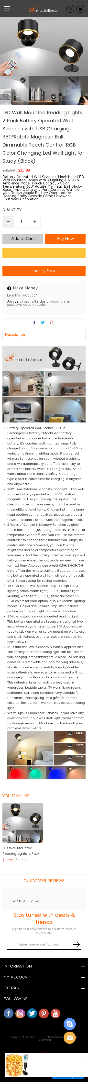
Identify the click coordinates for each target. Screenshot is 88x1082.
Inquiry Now (44, 271)
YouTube (55, 1013)
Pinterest (44, 1013)
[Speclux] (44, 1051)
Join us (12, 301)
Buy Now (65, 239)
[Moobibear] (70, 1024)
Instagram (20, 1013)
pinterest (51, 322)
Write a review (25, 901)
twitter (42, 322)
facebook (34, 322)
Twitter (32, 1013)
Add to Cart (22, 239)
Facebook (8, 1013)
